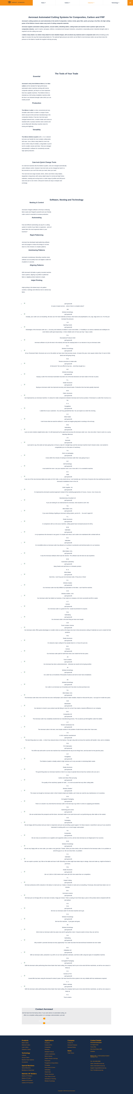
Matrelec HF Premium (27, 1080)
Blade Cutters (25, 1042)
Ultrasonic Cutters (26, 1049)
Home (43, 2)
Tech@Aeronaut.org (98, 1070)
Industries (90, 2)
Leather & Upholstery (50, 1054)
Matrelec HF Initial (26, 1078)
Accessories (25, 1062)
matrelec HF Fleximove (27, 1082)
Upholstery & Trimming (50, 1078)
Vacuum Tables (25, 1057)
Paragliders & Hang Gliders (51, 1063)
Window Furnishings (50, 1081)
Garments (47, 1049)
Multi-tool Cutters (26, 1045)
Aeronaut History (72, 1047)
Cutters (67, 2)
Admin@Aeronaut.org (99, 1065)
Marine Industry (48, 1056)
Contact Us (70, 1042)
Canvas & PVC (48, 1045)
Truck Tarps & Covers (50, 1076)
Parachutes (47, 1060)
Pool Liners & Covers (50, 1067)
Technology (115, 2)
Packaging (47, 1065)
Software (24, 1055)
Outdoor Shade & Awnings (51, 1058)
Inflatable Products (49, 1051)
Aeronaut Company (72, 1045)
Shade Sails (48, 1072)
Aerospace (47, 1042)
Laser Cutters (25, 1047)
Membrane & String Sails (28, 1070)
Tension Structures (49, 1074)
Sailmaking (47, 1069)
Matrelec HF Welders (27, 1076)
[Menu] (130, 3)
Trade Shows (71, 1053)
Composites (48, 1047)
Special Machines (26, 1067)
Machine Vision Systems (28, 1059)
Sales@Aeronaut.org (99, 1063)
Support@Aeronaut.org (100, 1068)
